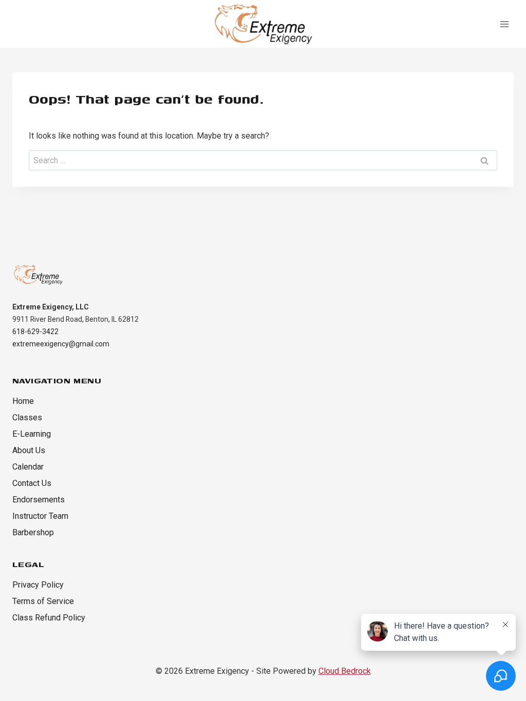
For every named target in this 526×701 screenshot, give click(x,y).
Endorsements (38, 499)
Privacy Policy (38, 585)
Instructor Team (40, 516)
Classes (27, 417)
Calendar (28, 467)
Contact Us (31, 483)
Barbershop (33, 532)
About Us (28, 450)
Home (23, 401)
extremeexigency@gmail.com (60, 344)
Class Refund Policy (48, 617)
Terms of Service (43, 601)
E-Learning (31, 434)
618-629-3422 (35, 331)
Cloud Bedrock (344, 671)
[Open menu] (504, 24)
